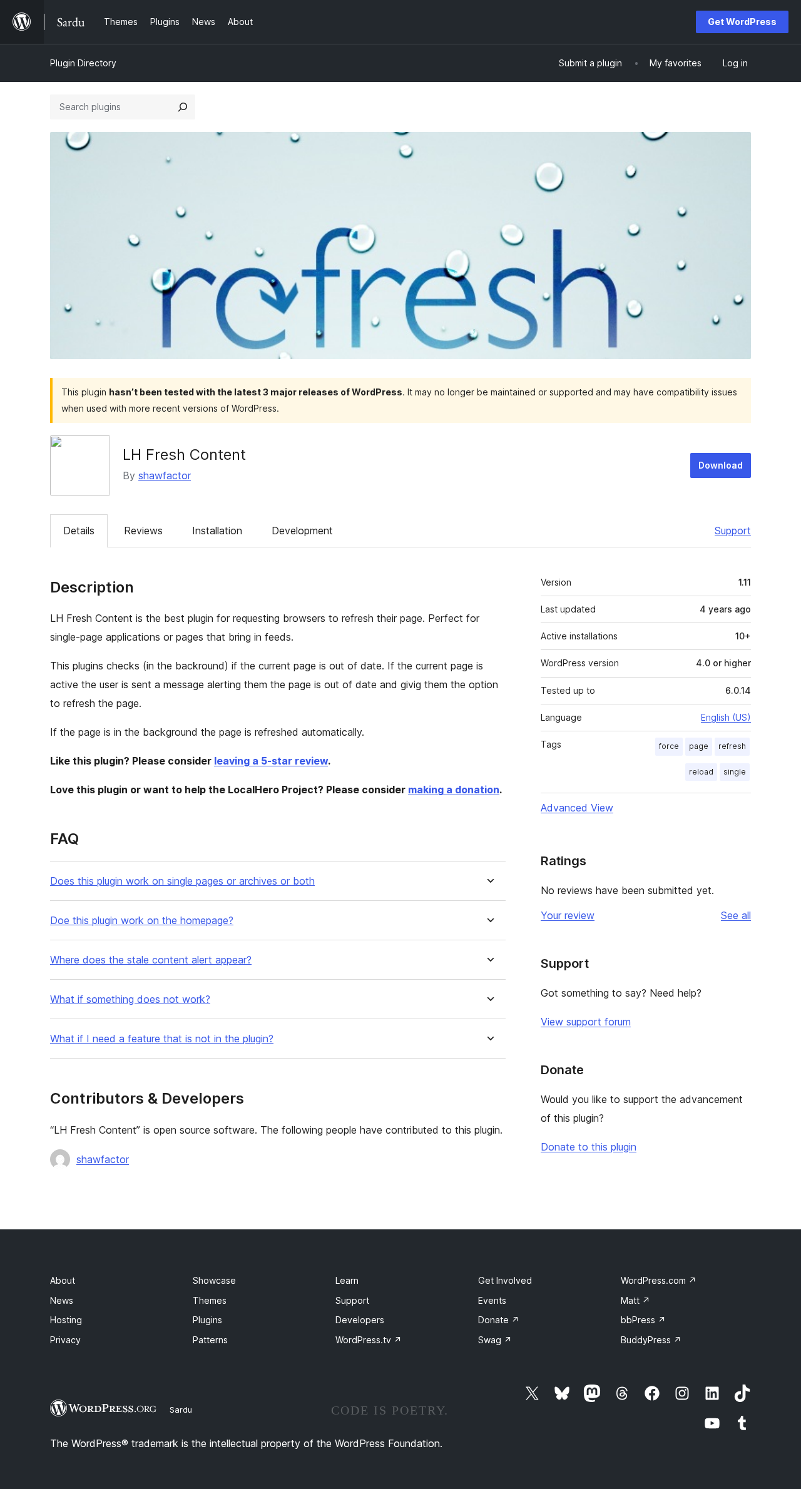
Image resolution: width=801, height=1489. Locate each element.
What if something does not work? (130, 999)
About (62, 1280)
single (734, 771)
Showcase (214, 1280)
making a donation (453, 789)
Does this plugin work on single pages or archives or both (182, 881)
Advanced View (577, 807)
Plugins (207, 1319)
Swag (495, 1339)
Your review (567, 915)
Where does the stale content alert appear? (151, 960)
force (669, 746)
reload (701, 771)
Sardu (181, 1410)
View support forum (586, 1021)
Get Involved (505, 1280)
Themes (210, 1300)
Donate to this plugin (588, 1147)
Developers (359, 1319)
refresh (732, 746)
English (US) (726, 717)
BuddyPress (651, 1339)
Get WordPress (742, 21)
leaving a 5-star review (271, 761)
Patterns (210, 1339)
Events (492, 1300)
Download (720, 465)
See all (736, 915)
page (698, 746)
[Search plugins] (182, 106)
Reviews (143, 530)
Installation (217, 530)
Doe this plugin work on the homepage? (141, 921)
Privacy (65, 1339)
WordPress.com (658, 1280)
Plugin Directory (83, 63)
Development (302, 530)
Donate (498, 1319)
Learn (347, 1280)
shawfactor (164, 475)
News (61, 1300)
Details (78, 530)
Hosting (66, 1319)
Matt (635, 1300)
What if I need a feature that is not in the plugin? (161, 1039)
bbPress (643, 1319)
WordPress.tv (368, 1339)
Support (733, 530)
